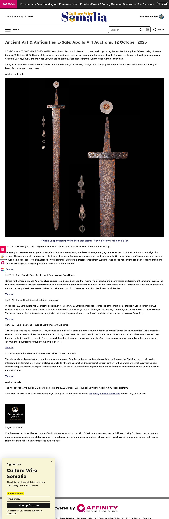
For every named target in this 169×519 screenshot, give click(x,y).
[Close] (51, 461)
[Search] (141, 30)
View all (162, 4)
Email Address (15, 493)
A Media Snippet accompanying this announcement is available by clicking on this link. (84, 240)
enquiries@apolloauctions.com (104, 393)
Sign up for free (28, 505)
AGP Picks (9, 4)
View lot (9, 269)
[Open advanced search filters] (147, 30)
